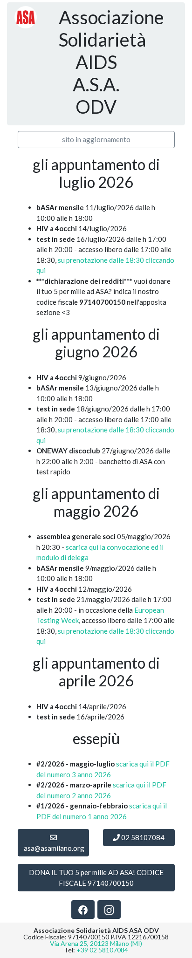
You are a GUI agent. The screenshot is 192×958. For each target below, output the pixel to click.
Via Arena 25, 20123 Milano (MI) (96, 943)
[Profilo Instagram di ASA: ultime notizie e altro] (109, 909)
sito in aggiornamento (96, 139)
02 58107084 (142, 837)
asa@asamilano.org (54, 848)
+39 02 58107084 (102, 950)
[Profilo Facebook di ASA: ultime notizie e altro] (83, 909)
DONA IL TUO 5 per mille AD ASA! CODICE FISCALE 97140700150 (96, 877)
